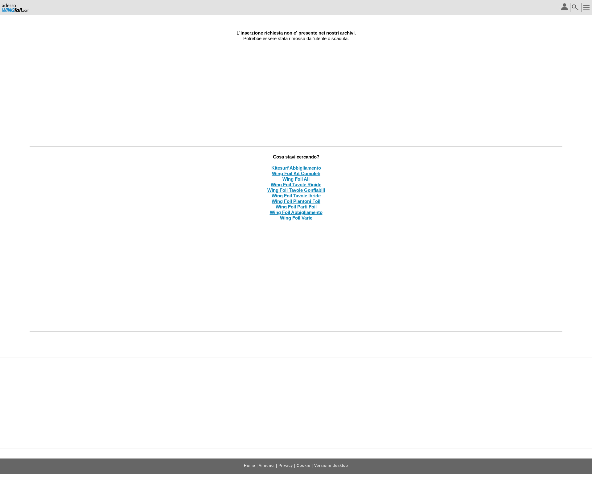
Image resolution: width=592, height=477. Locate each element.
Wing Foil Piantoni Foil (296, 201)
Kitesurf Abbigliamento (296, 168)
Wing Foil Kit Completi (296, 173)
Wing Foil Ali (296, 179)
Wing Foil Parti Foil (296, 206)
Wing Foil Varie (296, 217)
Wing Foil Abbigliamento (296, 212)
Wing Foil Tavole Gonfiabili (296, 190)
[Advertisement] (296, 100)
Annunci (267, 465)
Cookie (303, 465)
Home (249, 465)
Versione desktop (331, 465)
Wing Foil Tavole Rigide (296, 184)
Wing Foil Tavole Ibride (296, 195)
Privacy (285, 465)
